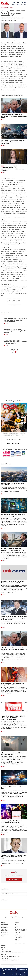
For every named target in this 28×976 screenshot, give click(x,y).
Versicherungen (4, 924)
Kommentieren (14, 306)
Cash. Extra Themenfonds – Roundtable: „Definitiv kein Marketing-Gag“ (13, 582)
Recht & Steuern (4, 934)
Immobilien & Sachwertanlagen (5, 930)
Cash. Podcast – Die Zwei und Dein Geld (10, 960)
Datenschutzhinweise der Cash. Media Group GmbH (21, 930)
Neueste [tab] (3, 312)
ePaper (16, 926)
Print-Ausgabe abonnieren (14, 443)
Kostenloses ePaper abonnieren (14, 439)
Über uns (17, 941)
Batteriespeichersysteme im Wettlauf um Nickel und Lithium (13, 753)
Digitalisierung (4, 932)
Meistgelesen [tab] (9, 312)
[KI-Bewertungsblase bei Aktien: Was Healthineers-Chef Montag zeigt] (14, 811)
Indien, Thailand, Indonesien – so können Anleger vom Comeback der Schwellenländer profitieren (13, 717)
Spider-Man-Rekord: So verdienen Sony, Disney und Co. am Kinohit (13, 684)
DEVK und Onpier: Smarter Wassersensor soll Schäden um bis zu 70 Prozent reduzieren (15, 341)
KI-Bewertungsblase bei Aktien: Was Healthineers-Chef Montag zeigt (12, 821)
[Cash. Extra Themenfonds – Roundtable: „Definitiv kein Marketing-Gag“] (14, 572)
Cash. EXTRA (3, 947)
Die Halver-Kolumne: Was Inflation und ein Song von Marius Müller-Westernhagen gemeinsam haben (14, 618)
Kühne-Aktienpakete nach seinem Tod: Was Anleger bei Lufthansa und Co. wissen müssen (14, 116)
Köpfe (2, 935)
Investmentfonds (5, 927)
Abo (16, 924)
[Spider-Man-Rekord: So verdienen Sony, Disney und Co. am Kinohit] (14, 674)
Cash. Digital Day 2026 (6, 951)
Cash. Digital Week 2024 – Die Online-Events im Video (13, 953)
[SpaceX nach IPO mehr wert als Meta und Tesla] (14, 777)
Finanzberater (4, 926)
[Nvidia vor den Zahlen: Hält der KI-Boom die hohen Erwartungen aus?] (14, 505)
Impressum (17, 932)
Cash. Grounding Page (20, 942)
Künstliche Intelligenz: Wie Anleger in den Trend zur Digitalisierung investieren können (14, 856)
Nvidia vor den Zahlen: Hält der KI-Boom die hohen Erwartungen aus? (13, 515)
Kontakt (17, 934)
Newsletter (17, 939)
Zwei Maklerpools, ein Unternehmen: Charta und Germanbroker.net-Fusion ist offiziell (15, 320)
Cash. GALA (3, 954)
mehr (3, 119)
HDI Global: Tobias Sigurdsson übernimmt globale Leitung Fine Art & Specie (15, 331)
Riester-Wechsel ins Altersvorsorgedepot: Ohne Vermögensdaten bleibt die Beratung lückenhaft (12, 168)
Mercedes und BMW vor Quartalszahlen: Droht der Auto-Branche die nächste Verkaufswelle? (13, 142)
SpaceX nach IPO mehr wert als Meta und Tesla (13, 787)
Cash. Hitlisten (4, 958)
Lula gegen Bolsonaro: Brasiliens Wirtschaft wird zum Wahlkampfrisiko (12, 549)
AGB (16, 927)
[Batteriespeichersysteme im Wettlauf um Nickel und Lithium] (14, 743)
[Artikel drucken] (14, 300)
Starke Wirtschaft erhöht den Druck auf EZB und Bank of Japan (13, 484)
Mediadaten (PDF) (19, 937)
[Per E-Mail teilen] (19, 300)
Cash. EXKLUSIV (4, 949)
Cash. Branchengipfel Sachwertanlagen (10, 956)
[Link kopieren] (9, 300)
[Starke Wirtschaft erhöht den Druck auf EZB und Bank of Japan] (14, 474)
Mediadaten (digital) (20, 935)
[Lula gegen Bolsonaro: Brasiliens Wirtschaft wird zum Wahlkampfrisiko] (14, 539)
